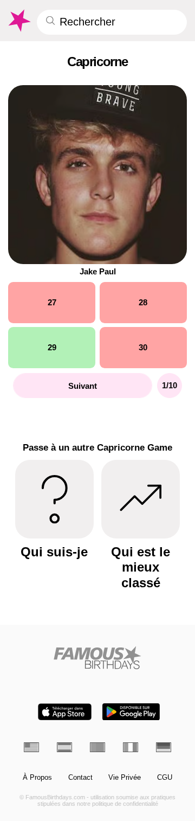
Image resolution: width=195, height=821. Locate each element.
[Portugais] (97, 747)
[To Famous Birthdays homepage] (18, 20)
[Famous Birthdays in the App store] (64, 711)
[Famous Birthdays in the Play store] (131, 711)
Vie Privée (124, 777)
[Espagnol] (64, 747)
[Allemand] (163, 747)
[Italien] (130, 747)
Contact (80, 777)
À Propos (37, 777)
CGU (164, 777)
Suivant (82, 386)
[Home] (97, 657)
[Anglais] (31, 747)
